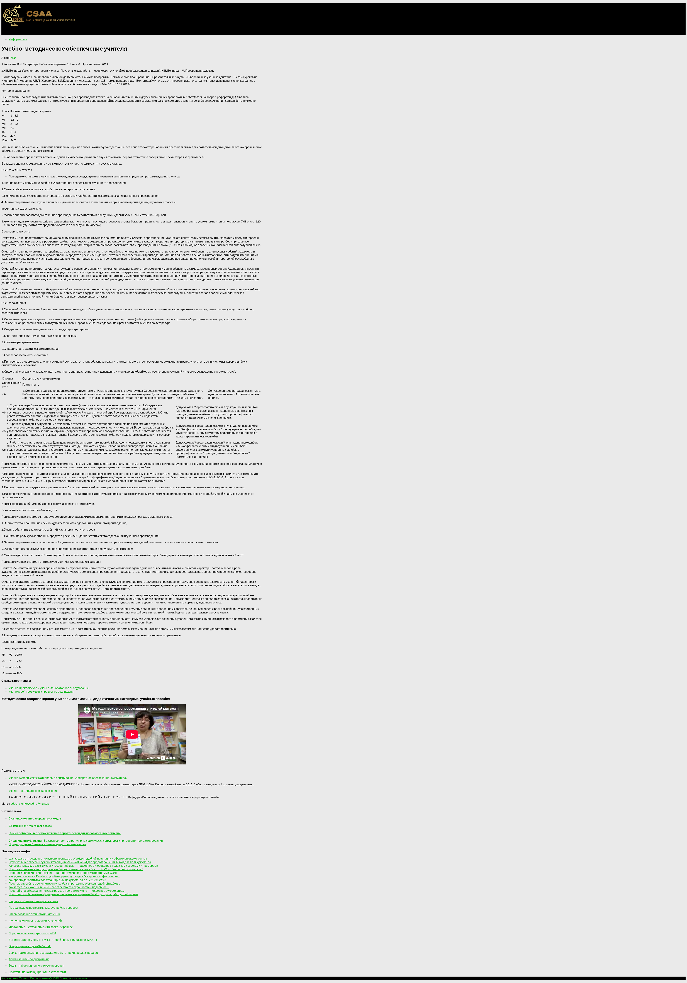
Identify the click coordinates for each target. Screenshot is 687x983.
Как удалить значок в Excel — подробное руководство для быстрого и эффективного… (64, 876)
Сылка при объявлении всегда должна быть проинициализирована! (53, 952)
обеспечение (19, 803)
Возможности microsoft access (30, 825)
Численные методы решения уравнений (35, 920)
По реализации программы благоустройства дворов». (44, 907)
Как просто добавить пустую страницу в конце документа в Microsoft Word (57, 880)
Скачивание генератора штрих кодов (35, 818)
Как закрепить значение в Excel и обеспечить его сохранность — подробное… (59, 887)
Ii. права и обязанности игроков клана (33, 901)
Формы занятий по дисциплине (29, 959)
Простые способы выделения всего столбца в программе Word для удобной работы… (65, 883)
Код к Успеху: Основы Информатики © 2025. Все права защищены (44, 978)
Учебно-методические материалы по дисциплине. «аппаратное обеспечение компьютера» (68, 777)
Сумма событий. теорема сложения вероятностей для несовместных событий (65, 833)
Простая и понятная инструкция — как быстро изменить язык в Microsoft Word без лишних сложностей (76, 869)
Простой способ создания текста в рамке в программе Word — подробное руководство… (67, 890)
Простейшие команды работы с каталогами (37, 972)
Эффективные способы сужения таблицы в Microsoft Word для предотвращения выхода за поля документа (80, 862)
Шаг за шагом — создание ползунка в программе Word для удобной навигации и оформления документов (78, 858)
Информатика (18, 39)
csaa (13, 57)
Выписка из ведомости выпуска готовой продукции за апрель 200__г (53, 939)
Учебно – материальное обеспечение (33, 790)
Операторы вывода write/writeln (30, 946)
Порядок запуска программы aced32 (32, 933)
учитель (44, 803)
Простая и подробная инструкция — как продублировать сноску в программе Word (63, 872)
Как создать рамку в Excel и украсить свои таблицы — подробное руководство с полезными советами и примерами (83, 865)
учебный (33, 803)
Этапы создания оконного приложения (34, 914)
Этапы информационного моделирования (36, 965)
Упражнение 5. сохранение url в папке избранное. (41, 926)
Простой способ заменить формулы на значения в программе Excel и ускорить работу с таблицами (73, 894)
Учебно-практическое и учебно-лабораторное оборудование (49, 688)
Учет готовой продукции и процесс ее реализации (41, 691)
